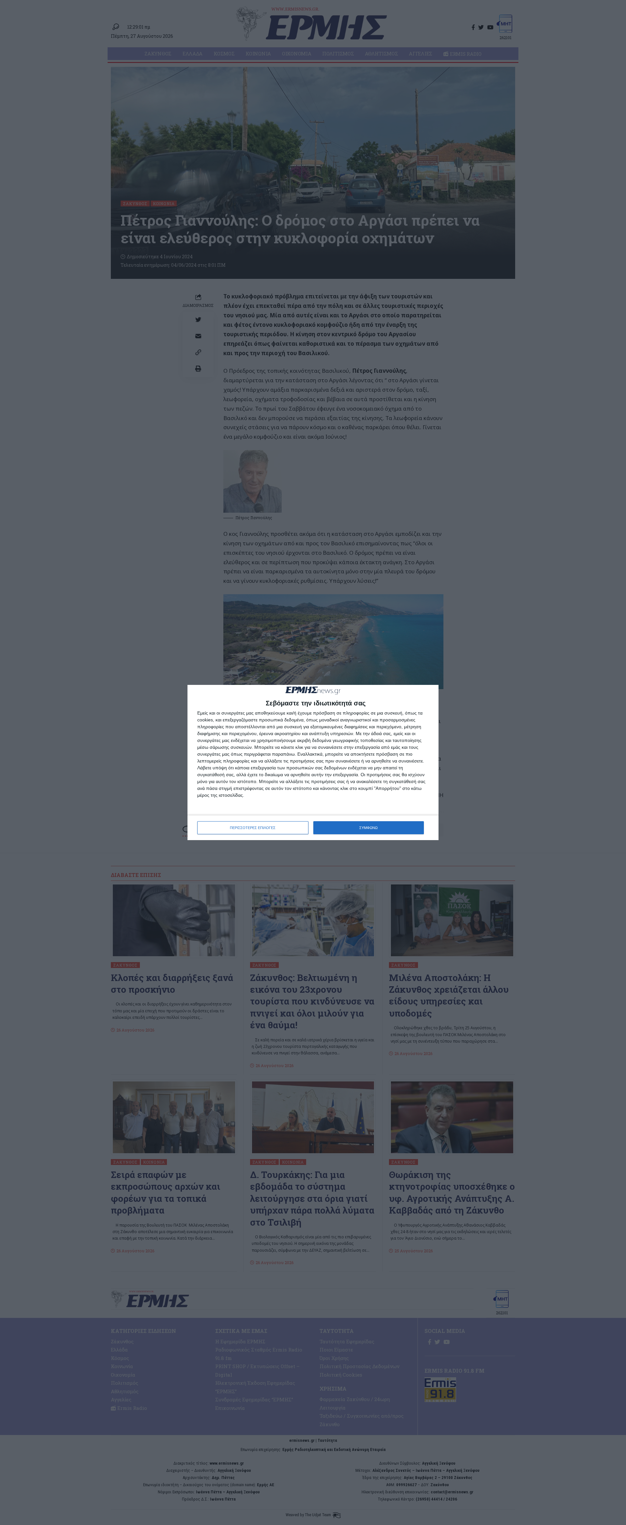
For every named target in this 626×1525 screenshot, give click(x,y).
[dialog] (313, 762)
